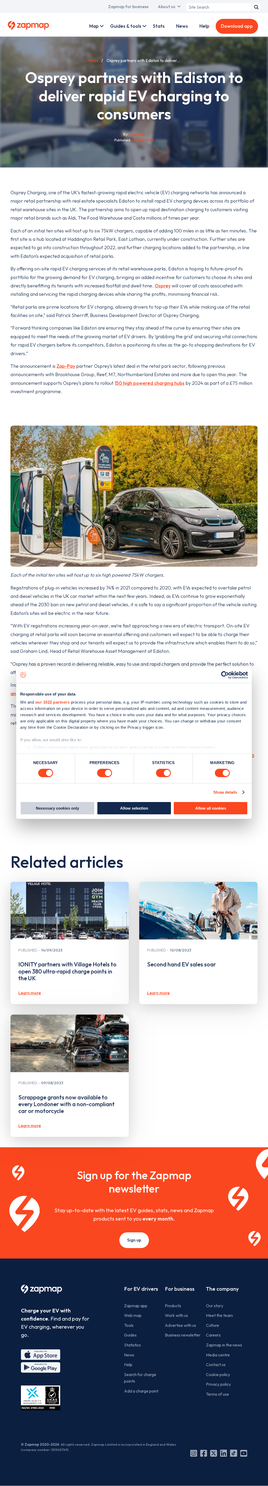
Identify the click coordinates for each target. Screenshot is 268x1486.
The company (222, 1288)
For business (179, 1288)
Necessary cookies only (57, 808)
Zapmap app (135, 1305)
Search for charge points (140, 1378)
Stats (159, 26)
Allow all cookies (210, 808)
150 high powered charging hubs (150, 383)
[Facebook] (203, 1453)
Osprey (163, 286)
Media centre (218, 1354)
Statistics (132, 1345)
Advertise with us (180, 1325)
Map (94, 26)
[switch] (104, 773)
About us (166, 6)
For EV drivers (141, 1288)
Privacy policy (218, 1384)
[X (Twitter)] (213, 1453)
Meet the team (219, 1315)
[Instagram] (193, 1453)
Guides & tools (125, 26)
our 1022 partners (52, 702)
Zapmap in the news (224, 1345)
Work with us (176, 1315)
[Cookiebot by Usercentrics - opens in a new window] (225, 675)
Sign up (134, 1240)
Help (204, 26)
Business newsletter (182, 1335)
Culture (212, 1325)
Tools (128, 1325)
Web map (133, 1315)
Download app (237, 26)
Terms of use (217, 1394)
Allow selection (134, 808)
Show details (225, 792)
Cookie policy (218, 1374)
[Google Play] (40, 1367)
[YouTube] (243, 1453)
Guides (130, 1335)
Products (173, 1305)
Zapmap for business (128, 6)
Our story (214, 1305)
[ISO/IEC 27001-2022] (40, 1397)
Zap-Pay (66, 366)
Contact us (216, 1364)
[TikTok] (233, 1453)
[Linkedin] (223, 1453)
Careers (213, 1335)
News (182, 26)
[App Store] (40, 1354)
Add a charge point (141, 1391)
